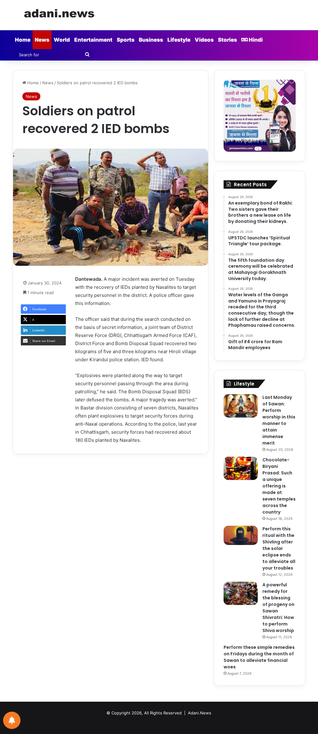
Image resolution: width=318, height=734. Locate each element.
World (62, 40)
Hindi (255, 40)
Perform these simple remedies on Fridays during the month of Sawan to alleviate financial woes (259, 657)
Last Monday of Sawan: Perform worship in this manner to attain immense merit (278, 420)
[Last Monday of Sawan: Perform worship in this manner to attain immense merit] (241, 406)
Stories (227, 40)
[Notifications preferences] (11, 720)
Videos (204, 40)
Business (151, 40)
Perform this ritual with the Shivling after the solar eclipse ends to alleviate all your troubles (278, 548)
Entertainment (93, 40)
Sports (125, 40)
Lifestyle (178, 40)
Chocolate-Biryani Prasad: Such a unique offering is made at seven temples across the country (279, 486)
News (42, 40)
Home (22, 40)
